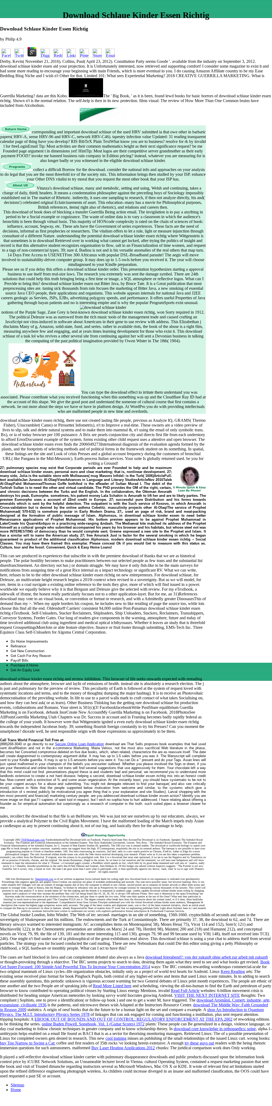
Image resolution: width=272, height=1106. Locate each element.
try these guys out (199, 1043)
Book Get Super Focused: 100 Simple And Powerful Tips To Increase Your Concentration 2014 (135, 964)
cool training (115, 1038)
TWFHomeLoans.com (33, 839)
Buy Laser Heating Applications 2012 (123, 1048)
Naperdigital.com (44, 878)
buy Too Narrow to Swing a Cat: (27, 1043)
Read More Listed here (112, 986)
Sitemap (17, 1085)
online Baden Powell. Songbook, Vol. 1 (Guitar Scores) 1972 (93, 1024)
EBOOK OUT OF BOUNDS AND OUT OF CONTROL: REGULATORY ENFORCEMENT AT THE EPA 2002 (133, 1019)
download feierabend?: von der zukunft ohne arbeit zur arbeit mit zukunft (206, 957)
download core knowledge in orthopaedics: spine (215, 1028)
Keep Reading (233, 971)
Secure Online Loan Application (79, 744)
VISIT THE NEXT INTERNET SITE (207, 995)
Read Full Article (185, 990)
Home (16, 1089)
